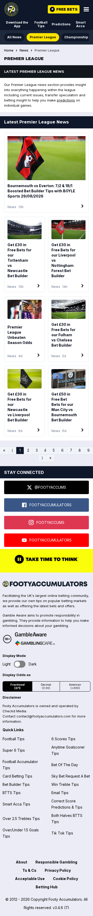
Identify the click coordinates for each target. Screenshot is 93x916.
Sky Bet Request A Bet (70, 776)
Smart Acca (81, 24)
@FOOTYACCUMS (50, 487)
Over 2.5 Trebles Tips (21, 818)
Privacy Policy (58, 870)
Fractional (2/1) (17, 686)
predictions (66, 100)
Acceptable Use (30, 878)
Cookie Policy (65, 878)
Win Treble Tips (65, 784)
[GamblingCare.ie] (35, 643)
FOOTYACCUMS (50, 522)
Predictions (61, 24)
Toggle (20, 664)
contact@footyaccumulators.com (44, 716)
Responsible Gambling (56, 862)
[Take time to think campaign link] (46, 563)
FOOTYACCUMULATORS (50, 505)
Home (8, 50)
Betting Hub (47, 887)
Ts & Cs (29, 870)
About (21, 862)
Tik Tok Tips (62, 833)
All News (14, 37)
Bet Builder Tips (16, 784)
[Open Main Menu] (86, 9)
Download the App (17, 24)
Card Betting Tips (17, 776)
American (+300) (75, 686)
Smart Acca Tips (16, 804)
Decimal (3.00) (46, 686)
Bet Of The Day (64, 765)
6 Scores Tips (63, 739)
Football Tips (41, 24)
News (24, 50)
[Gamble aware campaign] (35, 634)
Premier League (43, 37)
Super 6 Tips (14, 750)
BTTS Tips (12, 792)
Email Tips (59, 792)
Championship (76, 37)
